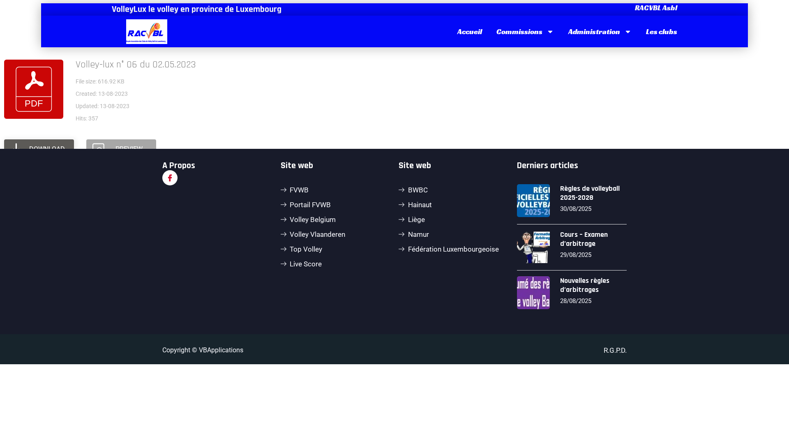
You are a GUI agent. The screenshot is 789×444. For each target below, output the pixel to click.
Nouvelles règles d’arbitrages (584, 285)
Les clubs (661, 31)
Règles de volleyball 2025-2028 (590, 193)
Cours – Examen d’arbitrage (584, 239)
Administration (594, 31)
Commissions (519, 31)
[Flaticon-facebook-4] (170, 177)
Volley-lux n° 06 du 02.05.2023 (136, 64)
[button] (655, 8)
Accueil (469, 31)
